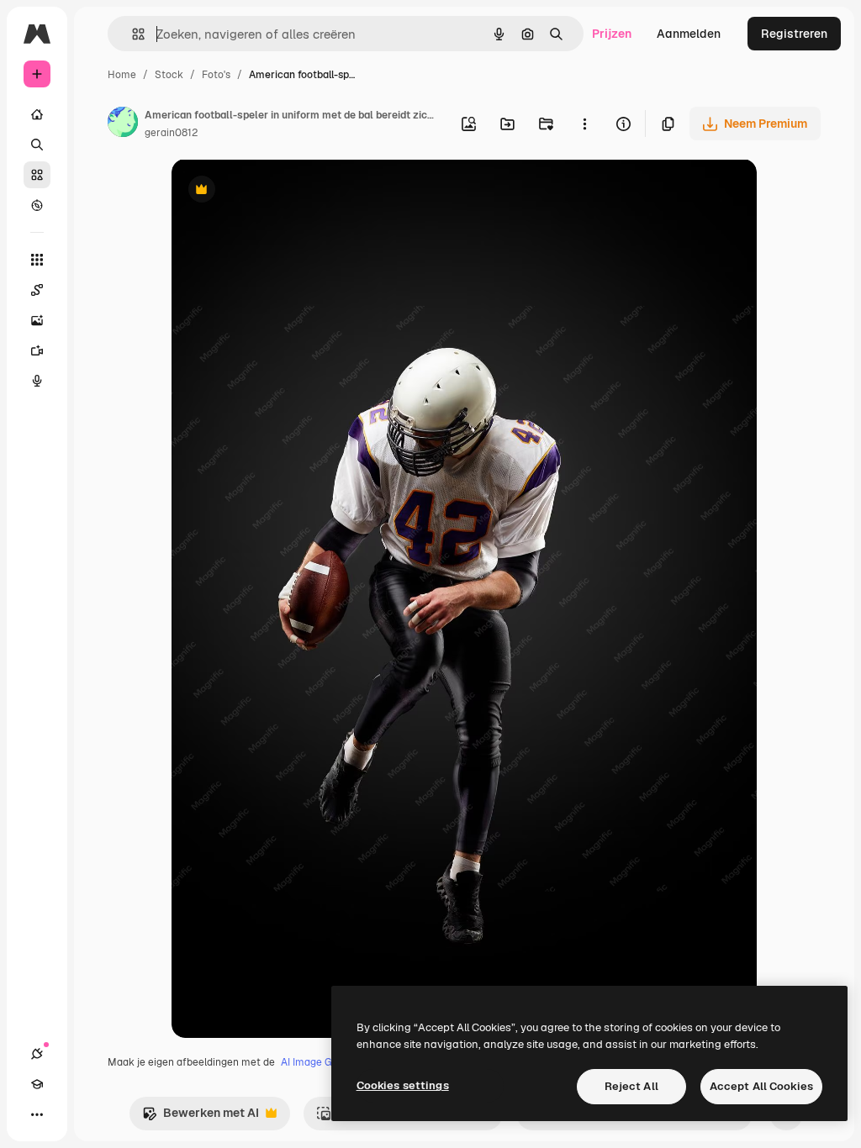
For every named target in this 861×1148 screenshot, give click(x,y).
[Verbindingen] (37, 1053)
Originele (282, 191)
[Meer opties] (584, 123)
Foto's (216, 75)
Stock (169, 75)
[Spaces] (37, 289)
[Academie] (37, 1084)
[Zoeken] (37, 144)
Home (122, 75)
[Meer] (37, 1114)
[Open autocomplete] (131, 34)
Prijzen (611, 33)
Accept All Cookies (761, 1086)
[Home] (37, 114)
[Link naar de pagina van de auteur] (123, 124)
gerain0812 (171, 133)
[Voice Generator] (37, 380)
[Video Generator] (37, 350)
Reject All (631, 1086)
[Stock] (37, 174)
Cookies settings (403, 1085)
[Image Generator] (37, 320)
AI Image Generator (327, 1062)
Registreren (794, 33)
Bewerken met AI (200, 1117)
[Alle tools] (37, 259)
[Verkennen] (37, 205)
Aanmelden (689, 33)
